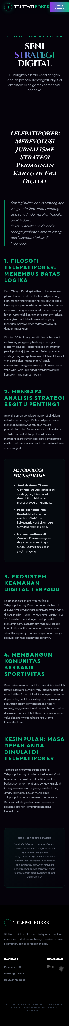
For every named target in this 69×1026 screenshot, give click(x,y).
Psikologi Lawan (14, 973)
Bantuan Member (14, 979)
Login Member (59, 7)
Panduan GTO (12, 967)
